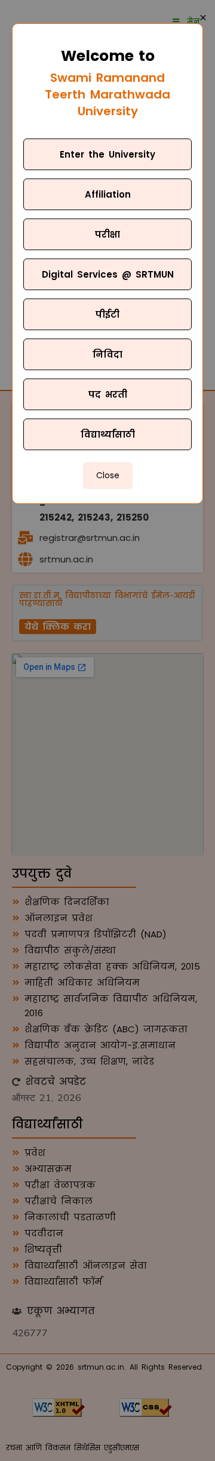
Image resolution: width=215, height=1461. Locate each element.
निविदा (107, 354)
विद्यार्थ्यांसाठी (108, 434)
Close (107, 475)
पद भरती (107, 394)
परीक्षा (107, 234)
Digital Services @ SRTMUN (108, 274)
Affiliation (108, 194)
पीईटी (107, 314)
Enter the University (107, 154)
